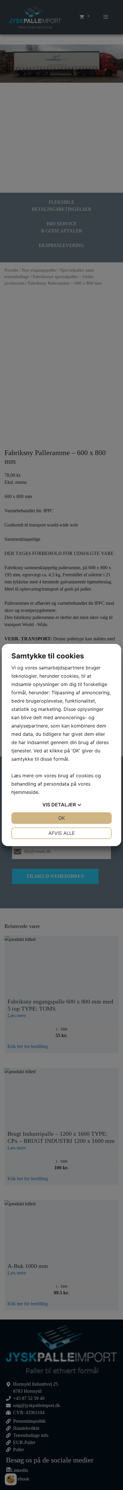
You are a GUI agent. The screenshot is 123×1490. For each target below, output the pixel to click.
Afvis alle (61, 833)
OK (61, 818)
